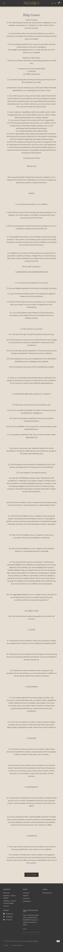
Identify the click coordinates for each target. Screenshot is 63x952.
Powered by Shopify (32, 941)
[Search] (52, 3)
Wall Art (25, 895)
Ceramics (26, 898)
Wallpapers (27, 901)
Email (25, 929)
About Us (6, 893)
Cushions (26, 893)
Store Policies (47, 893)
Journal (6, 906)
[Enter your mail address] (38, 932)
